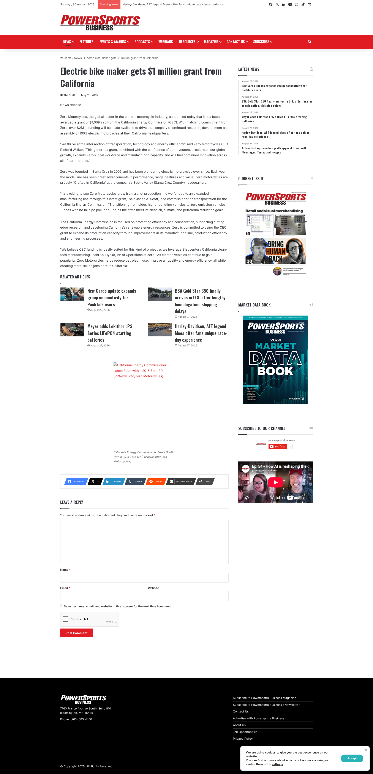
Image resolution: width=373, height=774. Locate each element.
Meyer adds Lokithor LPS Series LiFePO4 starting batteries (109, 333)
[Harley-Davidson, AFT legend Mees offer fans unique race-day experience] (160, 329)
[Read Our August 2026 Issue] (275, 233)
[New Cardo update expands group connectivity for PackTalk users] (72, 294)
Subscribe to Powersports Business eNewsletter (266, 704)
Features (86, 41)
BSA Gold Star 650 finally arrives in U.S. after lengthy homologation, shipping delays (200, 300)
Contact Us (241, 711)
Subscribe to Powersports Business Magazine (264, 698)
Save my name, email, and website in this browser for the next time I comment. (118, 606)
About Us (239, 725)
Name (65, 569)
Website (153, 588)
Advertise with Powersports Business (258, 718)
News (67, 41)
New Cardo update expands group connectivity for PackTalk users (111, 297)
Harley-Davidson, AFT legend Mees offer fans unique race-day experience (173, 4)
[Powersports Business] (100, 22)
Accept (352, 758)
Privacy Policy (243, 738)
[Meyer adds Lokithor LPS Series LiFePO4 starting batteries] (72, 329)
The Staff (69, 95)
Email (65, 588)
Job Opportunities (245, 732)
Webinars (165, 41)
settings (277, 764)
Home (67, 58)
